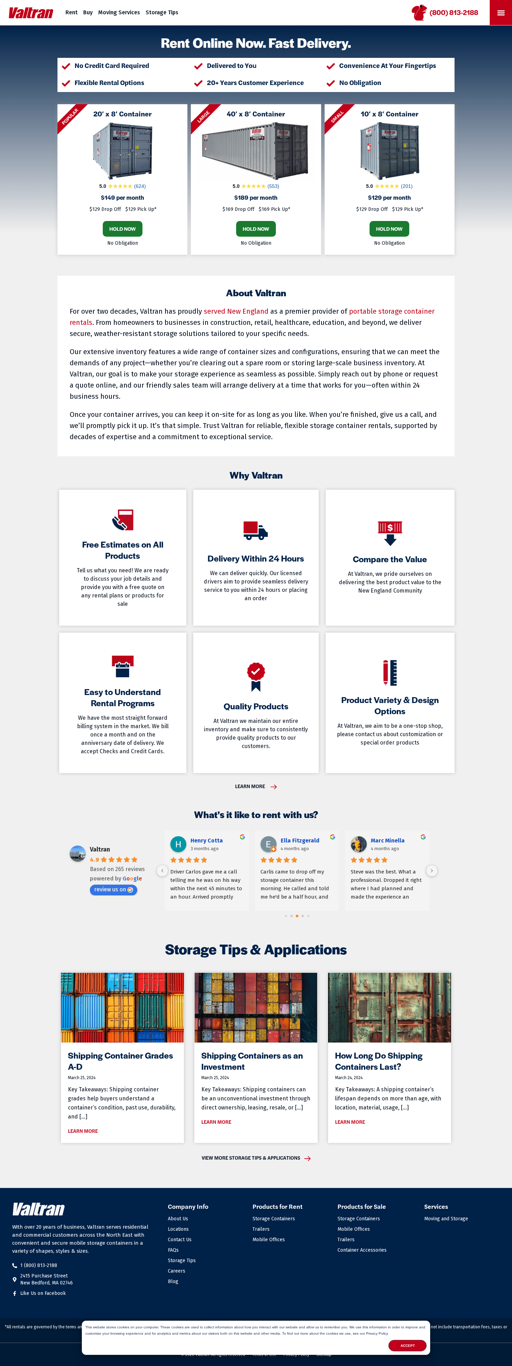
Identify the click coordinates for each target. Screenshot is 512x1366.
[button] (501, 12)
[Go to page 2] (297, 916)
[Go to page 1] (291, 916)
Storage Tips (162, 12)
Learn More (83, 1130)
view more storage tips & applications (251, 1157)
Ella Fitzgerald (300, 840)
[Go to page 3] (303, 916)
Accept (408, 1346)
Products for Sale (362, 1206)
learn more (250, 786)
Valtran (100, 849)
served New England (236, 311)
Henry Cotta (207, 840)
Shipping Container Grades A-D (120, 1060)
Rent (71, 12)
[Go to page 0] (286, 916)
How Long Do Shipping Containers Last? (378, 1060)
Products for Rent (278, 1206)
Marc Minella (388, 840)
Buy (88, 12)
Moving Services (119, 12)
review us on (110, 889)
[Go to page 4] (308, 916)
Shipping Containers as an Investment (252, 1060)
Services (436, 1206)
